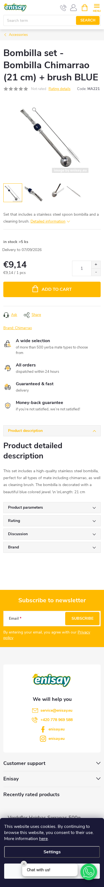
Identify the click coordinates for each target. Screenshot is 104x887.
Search (87, 20)
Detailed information (48, 221)
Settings (52, 852)
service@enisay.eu (56, 710)
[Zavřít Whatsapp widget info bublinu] (24, 864)
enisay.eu (57, 729)
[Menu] (96, 7)
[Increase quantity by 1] (95, 264)
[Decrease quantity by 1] (95, 272)
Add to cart (57, 289)
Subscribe (82, 618)
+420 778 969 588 (56, 719)
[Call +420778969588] (63, 7)
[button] (88, 872)
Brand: (17, 328)
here (43, 839)
